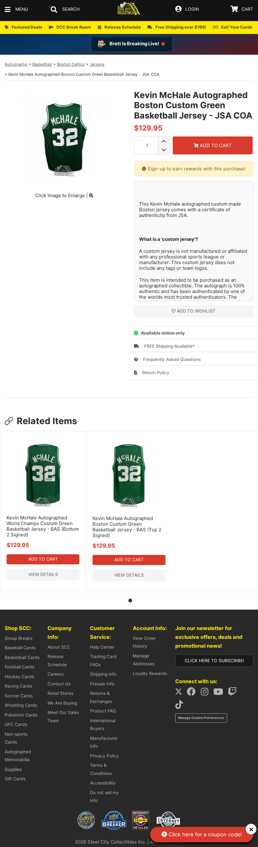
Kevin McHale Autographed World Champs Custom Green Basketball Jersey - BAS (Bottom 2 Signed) (43, 526)
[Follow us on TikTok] (181, 706)
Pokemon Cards (21, 714)
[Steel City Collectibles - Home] (129, 9)
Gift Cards (15, 778)
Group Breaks (18, 638)
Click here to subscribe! (214, 660)
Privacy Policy (104, 755)
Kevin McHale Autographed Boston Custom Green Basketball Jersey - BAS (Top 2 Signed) (127, 526)
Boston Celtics (71, 64)
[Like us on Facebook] (193, 693)
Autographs (16, 64)
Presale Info (102, 683)
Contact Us (59, 683)
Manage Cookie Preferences (201, 718)
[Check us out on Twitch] (234, 693)
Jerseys (97, 64)
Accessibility (102, 782)
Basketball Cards (22, 657)
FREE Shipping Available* (169, 346)
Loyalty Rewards (150, 673)
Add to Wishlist (196, 310)
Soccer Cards (19, 695)
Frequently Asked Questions (171, 359)
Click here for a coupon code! (204, 834)
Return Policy (155, 372)
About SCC (59, 647)
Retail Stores (60, 693)
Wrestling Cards (21, 705)
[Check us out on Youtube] (220, 693)
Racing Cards (18, 686)
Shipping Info (103, 674)
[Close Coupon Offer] (251, 829)
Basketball (42, 64)
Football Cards (19, 666)
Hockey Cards (19, 676)
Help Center (102, 647)
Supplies (13, 769)
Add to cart (43, 559)
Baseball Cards (20, 647)
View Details (43, 574)
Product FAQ (103, 710)
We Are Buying (62, 703)
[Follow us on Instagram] (206, 693)
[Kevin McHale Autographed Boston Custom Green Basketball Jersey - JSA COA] (64, 179)
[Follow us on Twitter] (180, 693)
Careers (56, 674)
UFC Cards (16, 724)
